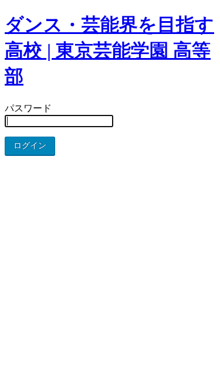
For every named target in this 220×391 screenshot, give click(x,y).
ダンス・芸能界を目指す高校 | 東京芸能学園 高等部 (109, 50)
